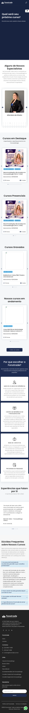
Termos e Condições (21, 704)
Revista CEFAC (6, 663)
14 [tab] (8, 125)
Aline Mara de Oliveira (14, 115)
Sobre (3, 638)
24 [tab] (5, 127)
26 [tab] (10, 127)
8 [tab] (19, 123)
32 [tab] (23, 127)
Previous (2, 107)
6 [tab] (14, 123)
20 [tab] (21, 125)
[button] (27, 166)
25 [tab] (8, 127)
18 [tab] (16, 125)
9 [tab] (21, 123)
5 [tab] (12, 123)
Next (26, 107)
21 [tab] (23, 125)
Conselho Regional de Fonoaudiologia (12, 677)
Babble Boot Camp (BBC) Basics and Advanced (13, 276)
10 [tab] (23, 123)
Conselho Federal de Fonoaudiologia (11, 674)
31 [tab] (21, 127)
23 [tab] (3, 127)
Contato (4, 641)
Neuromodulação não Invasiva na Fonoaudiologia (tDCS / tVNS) (14, 173)
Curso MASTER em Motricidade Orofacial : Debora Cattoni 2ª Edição (13, 331)
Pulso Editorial (5, 669)
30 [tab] (19, 127)
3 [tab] (8, 123)
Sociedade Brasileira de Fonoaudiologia (12, 671)
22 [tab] (25, 125)
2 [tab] (5, 123)
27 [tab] (12, 127)
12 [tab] (3, 125)
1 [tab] (3, 123)
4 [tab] (10, 123)
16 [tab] (12, 125)
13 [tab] (5, 125)
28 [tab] (14, 127)
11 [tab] (25, 123)
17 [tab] (14, 125)
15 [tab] (10, 125)
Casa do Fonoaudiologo (8, 661)
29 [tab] (16, 127)
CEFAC (4, 666)
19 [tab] (19, 125)
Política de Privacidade (8, 704)
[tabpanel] (14, 107)
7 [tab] (16, 123)
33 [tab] (25, 127)
